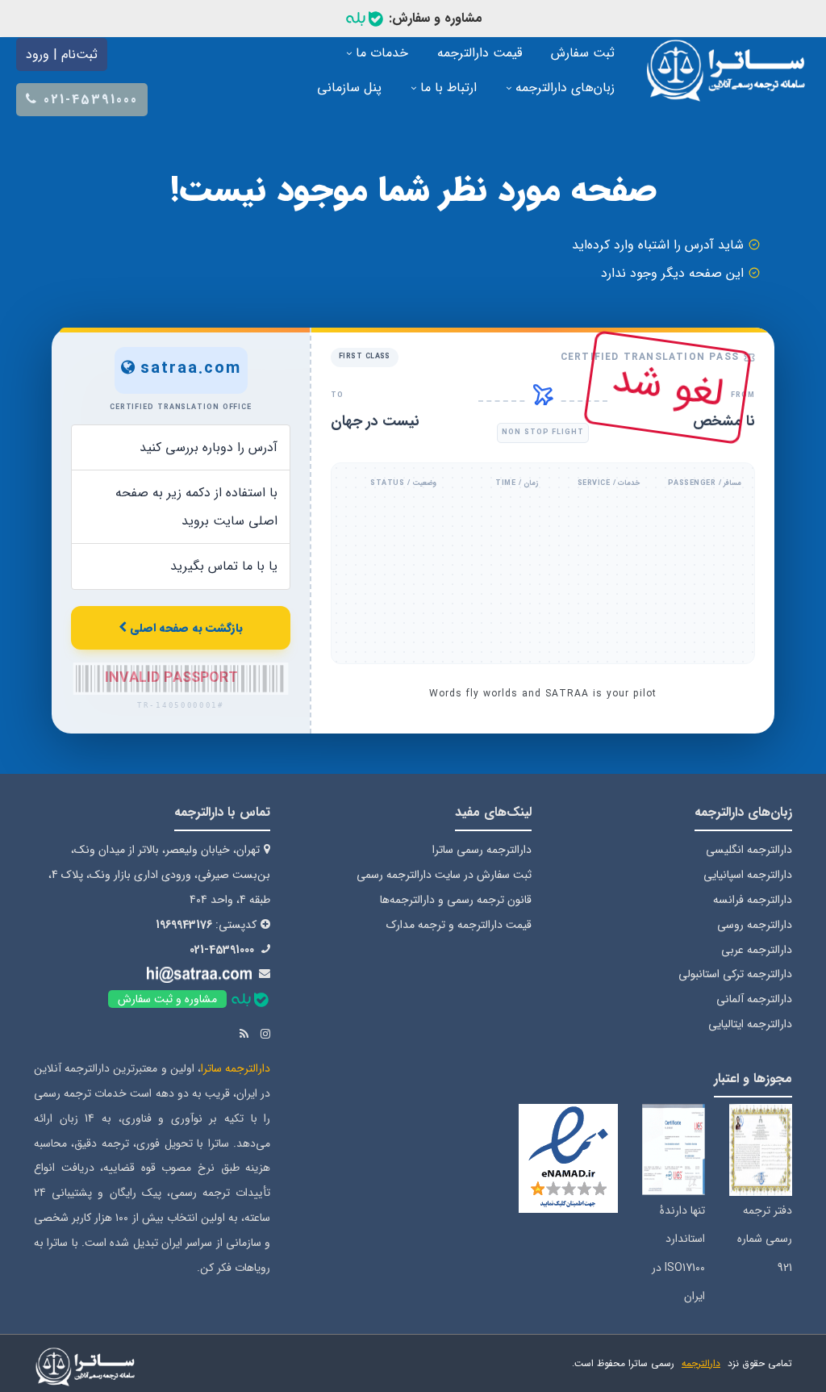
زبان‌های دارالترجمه (563, 87)
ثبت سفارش (583, 53)
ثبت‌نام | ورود (62, 54)
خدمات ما (380, 53)
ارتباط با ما (446, 87)
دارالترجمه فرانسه (752, 900)
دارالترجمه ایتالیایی (750, 1024)
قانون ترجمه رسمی (489, 900)
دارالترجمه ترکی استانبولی (735, 974)
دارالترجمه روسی (754, 925)
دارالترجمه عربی (756, 950)
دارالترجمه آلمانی (754, 999)
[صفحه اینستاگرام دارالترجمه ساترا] (265, 1034)
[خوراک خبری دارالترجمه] (244, 1034)
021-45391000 (222, 950)
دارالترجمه (701, 1363)
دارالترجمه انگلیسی (749, 850)
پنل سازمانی (349, 87)
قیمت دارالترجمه (479, 53)
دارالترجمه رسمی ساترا (482, 850)
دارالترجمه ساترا (235, 1068)
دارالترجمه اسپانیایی (747, 875)
